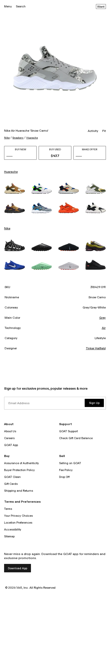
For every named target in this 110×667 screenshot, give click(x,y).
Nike (7, 138)
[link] (14, 188)
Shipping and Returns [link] (18, 490)
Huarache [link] (11, 172)
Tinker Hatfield (96, 348)
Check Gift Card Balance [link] (76, 438)
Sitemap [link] (9, 536)
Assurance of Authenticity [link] (21, 463)
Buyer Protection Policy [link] (19, 470)
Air (104, 328)
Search (21, 6)
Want (101, 6)
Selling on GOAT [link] (70, 463)
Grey (102, 317)
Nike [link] (7, 228)
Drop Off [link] (64, 477)
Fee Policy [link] (66, 470)
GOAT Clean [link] (12, 477)
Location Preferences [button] (18, 522)
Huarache (32, 138)
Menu (8, 6)
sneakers (18, 138)
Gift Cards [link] (11, 484)
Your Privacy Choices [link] (18, 515)
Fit (104, 131)
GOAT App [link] (11, 445)
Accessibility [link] (12, 529)
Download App (17, 568)
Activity (93, 131)
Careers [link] (9, 438)
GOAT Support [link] (68, 431)
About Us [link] (10, 431)
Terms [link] (8, 509)
